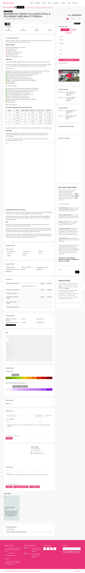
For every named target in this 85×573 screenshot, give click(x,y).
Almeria (14, 322)
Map (7, 332)
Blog (69, 3)
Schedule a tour (10, 411)
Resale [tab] (73, 29)
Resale (43, 3)
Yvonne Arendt (9, 507)
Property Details (10, 264)
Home (31, 3)
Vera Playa (21, 18)
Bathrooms (62, 43)
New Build (37, 3)
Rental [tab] (68, 32)
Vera (17, 18)
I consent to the (13, 435)
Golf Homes (56, 3)
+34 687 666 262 (10, 553)
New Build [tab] (65, 29)
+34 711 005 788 (36, 451)
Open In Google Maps (10, 324)
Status (61, 53)
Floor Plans (8, 279)
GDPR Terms (16, 435)
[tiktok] (48, 548)
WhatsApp (35, 486)
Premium (63, 3)
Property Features (10, 245)
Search (60, 269)
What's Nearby (9, 400)
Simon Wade (35, 447)
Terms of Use (77, 571)
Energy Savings (10, 368)
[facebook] (44, 548)
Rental (49, 3)
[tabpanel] (69, 49)
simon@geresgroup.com (38, 453)
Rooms (61, 36)
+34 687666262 (9, 7)
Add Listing (20, 7)
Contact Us (75, 3)
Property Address (10, 315)
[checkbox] (6, 435)
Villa (11, 11)
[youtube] (51, 548)
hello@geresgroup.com (11, 555)
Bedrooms (62, 39)
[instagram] (54, 548)
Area (61, 50)
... (15, 515)
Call (21, 486)
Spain (17, 322)
